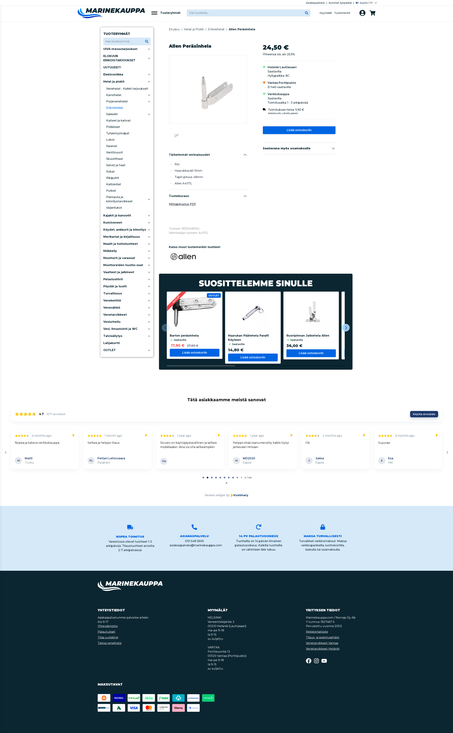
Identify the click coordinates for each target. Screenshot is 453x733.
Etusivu (174, 29)
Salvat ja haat (115, 165)
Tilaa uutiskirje (108, 637)
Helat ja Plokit (194, 29)
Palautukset (106, 631)
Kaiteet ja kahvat (118, 120)
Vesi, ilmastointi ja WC (120, 329)
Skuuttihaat (114, 158)
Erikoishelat (114, 107)
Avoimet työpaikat (340, 2)
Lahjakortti (111, 343)
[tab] (203, 477)
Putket (111, 190)
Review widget (215, 495)
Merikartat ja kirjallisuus (121, 236)
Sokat (110, 171)
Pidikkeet (113, 127)
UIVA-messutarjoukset (120, 49)
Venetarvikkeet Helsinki (322, 648)
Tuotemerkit (342, 13)
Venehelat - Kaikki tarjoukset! (127, 88)
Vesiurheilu (112, 321)
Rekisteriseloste (317, 631)
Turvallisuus (112, 293)
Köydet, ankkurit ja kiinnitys (124, 229)
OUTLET (109, 350)
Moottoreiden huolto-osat (123, 265)
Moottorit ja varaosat (119, 258)
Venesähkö (111, 307)
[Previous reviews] (5, 452)
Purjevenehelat (117, 101)
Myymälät (326, 13)
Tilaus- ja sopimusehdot (322, 637)
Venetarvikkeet (115, 314)
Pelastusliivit (113, 279)
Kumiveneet (112, 222)
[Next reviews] (447, 452)
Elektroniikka (113, 74)
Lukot (110, 139)
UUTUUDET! (112, 67)
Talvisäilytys (112, 336)
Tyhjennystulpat (117, 133)
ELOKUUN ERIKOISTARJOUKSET (119, 58)
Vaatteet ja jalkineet (118, 272)
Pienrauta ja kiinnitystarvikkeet (119, 199)
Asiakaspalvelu (315, 2)
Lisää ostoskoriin (299, 130)
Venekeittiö (112, 300)
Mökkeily (110, 251)
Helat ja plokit (113, 81)
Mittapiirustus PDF (182, 204)
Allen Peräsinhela (242, 29)
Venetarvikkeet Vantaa (322, 643)
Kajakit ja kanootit (117, 215)
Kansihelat (113, 95)
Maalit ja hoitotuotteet (120, 244)
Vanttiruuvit (114, 152)
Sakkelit (112, 114)
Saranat (111, 146)
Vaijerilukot (114, 207)
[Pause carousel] (226, 483)
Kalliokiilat (113, 184)
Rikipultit (112, 178)
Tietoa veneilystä (109, 643)
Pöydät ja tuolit (115, 286)
